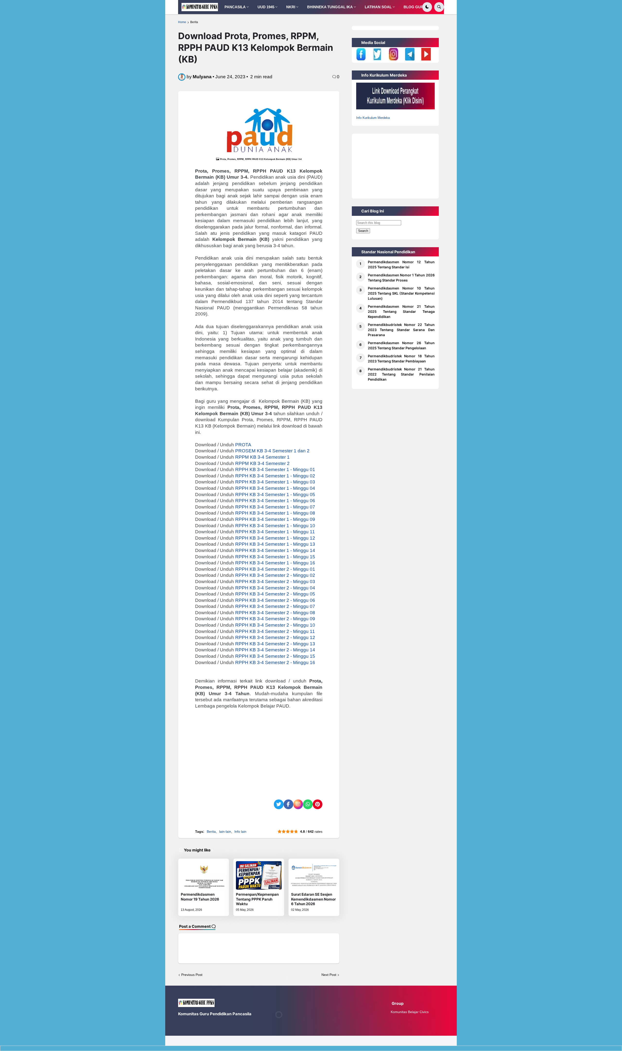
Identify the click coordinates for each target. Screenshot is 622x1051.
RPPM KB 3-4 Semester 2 (262, 463)
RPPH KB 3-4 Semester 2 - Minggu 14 (275, 649)
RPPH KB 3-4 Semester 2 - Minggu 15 (275, 656)
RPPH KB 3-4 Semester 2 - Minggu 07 (275, 606)
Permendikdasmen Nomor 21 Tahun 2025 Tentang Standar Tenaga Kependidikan (401, 311)
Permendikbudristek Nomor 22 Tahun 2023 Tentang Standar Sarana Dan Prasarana (401, 330)
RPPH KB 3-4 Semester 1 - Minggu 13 (275, 544)
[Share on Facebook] (288, 804)
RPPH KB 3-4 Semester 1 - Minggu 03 (275, 481)
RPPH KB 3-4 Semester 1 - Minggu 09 (275, 519)
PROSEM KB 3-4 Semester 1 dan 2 (272, 450)
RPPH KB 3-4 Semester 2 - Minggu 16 (275, 662)
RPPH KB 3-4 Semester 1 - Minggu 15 (275, 556)
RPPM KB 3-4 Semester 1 (262, 457)
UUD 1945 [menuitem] (266, 7)
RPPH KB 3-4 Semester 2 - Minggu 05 (275, 593)
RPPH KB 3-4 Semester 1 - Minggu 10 (275, 525)
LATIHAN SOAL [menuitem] (378, 7)
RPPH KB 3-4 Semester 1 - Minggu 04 (275, 488)
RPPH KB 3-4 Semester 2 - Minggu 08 (275, 612)
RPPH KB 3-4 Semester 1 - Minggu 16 (275, 562)
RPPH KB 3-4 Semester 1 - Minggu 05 (275, 494)
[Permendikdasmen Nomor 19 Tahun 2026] (203, 875)
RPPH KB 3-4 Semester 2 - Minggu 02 (275, 575)
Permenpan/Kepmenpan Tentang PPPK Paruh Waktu (257, 899)
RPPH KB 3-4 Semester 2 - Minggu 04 (275, 587)
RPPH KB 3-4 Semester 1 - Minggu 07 (275, 506)
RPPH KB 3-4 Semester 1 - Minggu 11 (275, 531)
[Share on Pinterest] (317, 804)
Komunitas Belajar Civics (410, 1012)
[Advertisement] (259, 750)
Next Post (328, 975)
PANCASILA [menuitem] (235, 7)
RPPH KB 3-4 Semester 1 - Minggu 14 (275, 550)
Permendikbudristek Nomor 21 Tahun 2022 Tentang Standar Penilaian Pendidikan (401, 374)
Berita (194, 22)
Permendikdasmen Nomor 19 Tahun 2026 (200, 897)
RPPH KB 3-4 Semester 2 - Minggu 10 (275, 625)
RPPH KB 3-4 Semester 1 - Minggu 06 (275, 500)
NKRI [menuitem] (290, 7)
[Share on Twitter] (279, 804)
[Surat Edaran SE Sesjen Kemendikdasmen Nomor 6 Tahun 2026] (314, 875)
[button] (427, 7)
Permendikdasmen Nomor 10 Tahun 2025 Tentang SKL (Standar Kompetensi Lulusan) (401, 293)
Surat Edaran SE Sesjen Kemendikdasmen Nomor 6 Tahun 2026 (313, 899)
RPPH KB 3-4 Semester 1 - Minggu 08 (275, 513)
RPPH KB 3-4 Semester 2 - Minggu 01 (275, 569)
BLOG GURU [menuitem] (415, 7)
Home (182, 22)
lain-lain (225, 831)
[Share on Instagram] (298, 804)
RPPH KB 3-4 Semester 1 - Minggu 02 (275, 475)
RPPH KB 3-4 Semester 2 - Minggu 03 (275, 581)
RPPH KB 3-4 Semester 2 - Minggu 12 (275, 637)
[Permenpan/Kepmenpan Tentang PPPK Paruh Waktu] (259, 875)
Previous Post (191, 975)
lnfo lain (240, 831)
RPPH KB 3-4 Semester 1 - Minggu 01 (275, 469)
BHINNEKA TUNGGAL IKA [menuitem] (330, 7)
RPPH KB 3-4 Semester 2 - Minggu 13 (275, 643)
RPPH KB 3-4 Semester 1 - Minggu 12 (275, 538)
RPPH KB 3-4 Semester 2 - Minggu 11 (275, 631)
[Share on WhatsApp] (308, 804)
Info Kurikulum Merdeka (373, 118)
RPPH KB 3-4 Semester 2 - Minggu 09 (275, 618)
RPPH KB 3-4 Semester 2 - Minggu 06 (275, 600)
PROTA (243, 444)
